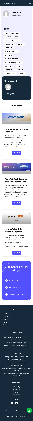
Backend (21, 44)
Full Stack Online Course (13, 63)
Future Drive (9, 66)
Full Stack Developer (12, 59)
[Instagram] (21, 403)
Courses (5, 316)
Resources (5, 319)
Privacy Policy (9, 416)
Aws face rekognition (12, 40)
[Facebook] (12, 403)
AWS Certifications (11, 37)
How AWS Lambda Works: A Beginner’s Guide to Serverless (14, 232)
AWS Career (15, 33)
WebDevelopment (10, 74)
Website (22, 74)
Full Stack (8, 55)
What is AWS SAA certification (16, 360)
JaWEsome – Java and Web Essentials (15, 345)
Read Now (16, 153)
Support (5, 325)
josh (19, 66)
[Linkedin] (16, 403)
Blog (5, 322)
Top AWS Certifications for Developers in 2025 (16, 180)
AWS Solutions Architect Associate (15, 337)
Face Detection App (11, 51)
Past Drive (8, 70)
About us (5, 314)
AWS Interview (10, 44)
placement (19, 70)
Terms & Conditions (21, 416)
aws (6, 33)
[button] (29, 3)
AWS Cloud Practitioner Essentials (15, 343)
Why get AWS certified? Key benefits (16, 357)
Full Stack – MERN (15, 340)
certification (9, 48)
